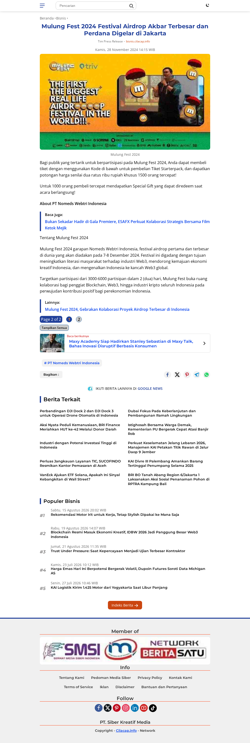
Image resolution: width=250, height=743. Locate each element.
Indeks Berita (123, 605)
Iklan (104, 687)
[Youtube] (144, 708)
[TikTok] (153, 708)
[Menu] (43, 5)
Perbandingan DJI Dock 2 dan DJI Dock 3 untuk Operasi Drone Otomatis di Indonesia (79, 413)
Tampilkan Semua (54, 328)
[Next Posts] (204, 344)
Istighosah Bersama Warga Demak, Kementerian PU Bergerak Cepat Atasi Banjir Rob (168, 429)
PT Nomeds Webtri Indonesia (74, 363)
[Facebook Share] (167, 374)
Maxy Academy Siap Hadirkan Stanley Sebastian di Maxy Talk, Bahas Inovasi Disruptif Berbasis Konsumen (131, 343)
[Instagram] (126, 708)
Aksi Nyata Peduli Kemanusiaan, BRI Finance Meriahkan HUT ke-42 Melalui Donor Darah (80, 427)
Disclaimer (125, 687)
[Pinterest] (117, 708)
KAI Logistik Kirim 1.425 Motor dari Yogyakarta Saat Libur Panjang (109, 587)
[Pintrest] (187, 374)
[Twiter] (108, 708)
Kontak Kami (180, 677)
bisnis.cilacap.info (138, 41)
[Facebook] (99, 708)
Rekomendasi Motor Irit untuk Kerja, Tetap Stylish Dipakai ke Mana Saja (115, 514)
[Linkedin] (135, 708)
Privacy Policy (150, 677)
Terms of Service (78, 687)
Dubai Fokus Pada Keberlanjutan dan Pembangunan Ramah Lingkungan (162, 413)
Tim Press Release (110, 41)
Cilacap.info (126, 730)
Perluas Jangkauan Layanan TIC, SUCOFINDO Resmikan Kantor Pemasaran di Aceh (80, 463)
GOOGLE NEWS (150, 388)
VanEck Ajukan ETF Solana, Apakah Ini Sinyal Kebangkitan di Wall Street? (80, 477)
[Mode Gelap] (207, 5)
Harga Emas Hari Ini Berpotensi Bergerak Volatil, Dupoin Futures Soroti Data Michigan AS (128, 571)
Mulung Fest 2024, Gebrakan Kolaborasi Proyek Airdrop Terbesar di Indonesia (117, 309)
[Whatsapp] (206, 374)
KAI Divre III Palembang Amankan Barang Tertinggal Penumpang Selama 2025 (165, 463)
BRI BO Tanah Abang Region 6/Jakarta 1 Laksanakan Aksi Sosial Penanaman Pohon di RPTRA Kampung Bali (168, 479)
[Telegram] (196, 374)
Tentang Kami (71, 677)
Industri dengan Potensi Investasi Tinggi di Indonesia (78, 445)
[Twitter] (177, 374)
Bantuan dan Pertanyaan (164, 687)
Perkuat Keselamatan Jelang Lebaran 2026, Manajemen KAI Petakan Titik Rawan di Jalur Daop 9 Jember (168, 447)
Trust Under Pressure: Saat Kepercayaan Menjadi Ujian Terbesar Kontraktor (118, 551)
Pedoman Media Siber (111, 677)
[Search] (131, 6)
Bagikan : (51, 374)
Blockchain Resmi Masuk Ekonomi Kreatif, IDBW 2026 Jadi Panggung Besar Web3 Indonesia (124, 534)
